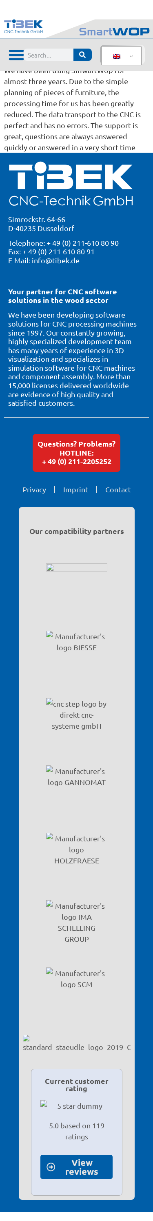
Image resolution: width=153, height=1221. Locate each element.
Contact (118, 489)
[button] (16, 54)
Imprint (75, 489)
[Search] (82, 55)
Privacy (34, 489)
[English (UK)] (120, 56)
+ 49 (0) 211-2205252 (76, 461)
